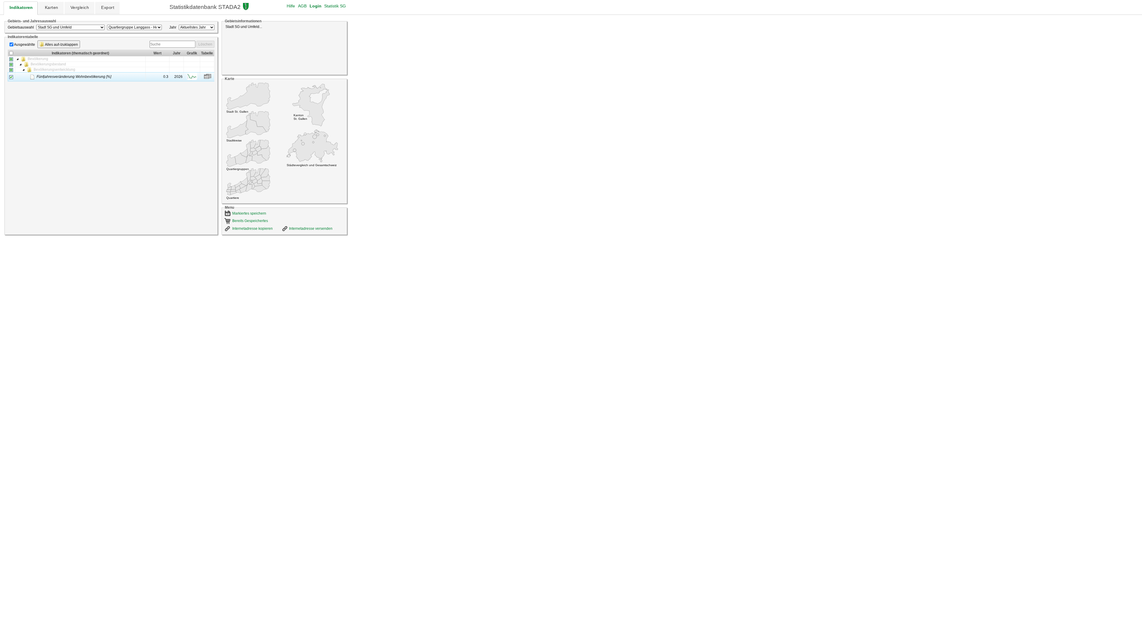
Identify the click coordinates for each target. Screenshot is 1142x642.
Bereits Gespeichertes (250, 221)
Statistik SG (335, 6)
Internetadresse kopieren (252, 228)
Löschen (205, 44)
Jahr (172, 27)
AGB (302, 6)
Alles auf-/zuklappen (61, 45)
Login (315, 6)
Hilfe (291, 6)
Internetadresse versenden (310, 228)
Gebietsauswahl (21, 27)
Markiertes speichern (249, 213)
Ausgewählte (24, 45)
